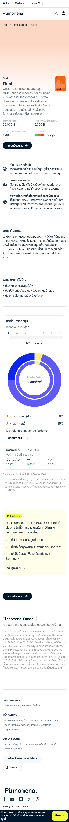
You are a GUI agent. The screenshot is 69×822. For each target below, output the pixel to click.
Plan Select (20, 25)
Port (5, 25)
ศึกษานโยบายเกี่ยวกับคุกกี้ (23, 817)
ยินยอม (59, 815)
